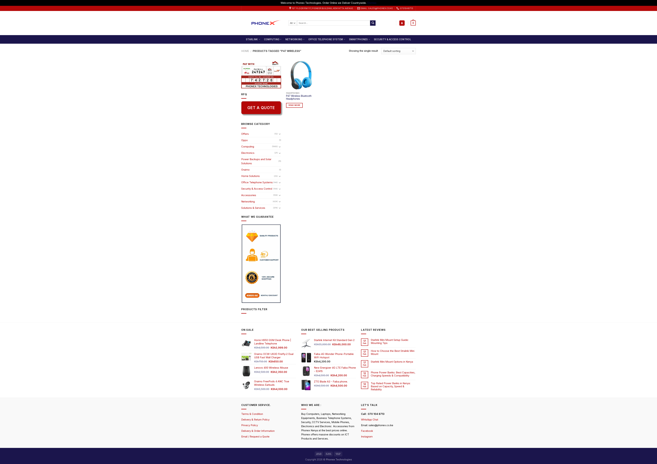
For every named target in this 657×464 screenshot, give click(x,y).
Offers (245, 133)
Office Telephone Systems (257, 182)
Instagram (367, 436)
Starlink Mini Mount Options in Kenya (392, 361)
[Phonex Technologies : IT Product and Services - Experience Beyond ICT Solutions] (262, 23)
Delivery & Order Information (258, 430)
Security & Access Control (392, 39)
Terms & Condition (252, 414)
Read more (294, 105)
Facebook (367, 430)
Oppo (244, 140)
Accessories (248, 195)
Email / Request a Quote (255, 436)
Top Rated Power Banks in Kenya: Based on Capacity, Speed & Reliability (390, 386)
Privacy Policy (249, 425)
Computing (271, 39)
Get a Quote (261, 107)
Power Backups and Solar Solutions (256, 161)
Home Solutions (250, 176)
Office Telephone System (325, 39)
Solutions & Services (253, 207)
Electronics (247, 152)
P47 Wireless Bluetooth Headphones (299, 97)
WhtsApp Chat (369, 419)
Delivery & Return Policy (255, 419)
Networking (293, 39)
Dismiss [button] (371, 2)
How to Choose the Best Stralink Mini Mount (392, 352)
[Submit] (373, 23)
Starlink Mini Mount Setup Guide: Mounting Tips (390, 341)
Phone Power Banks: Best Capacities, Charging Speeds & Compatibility (393, 374)
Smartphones (358, 39)
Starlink (252, 39)
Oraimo (245, 169)
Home (245, 51)
